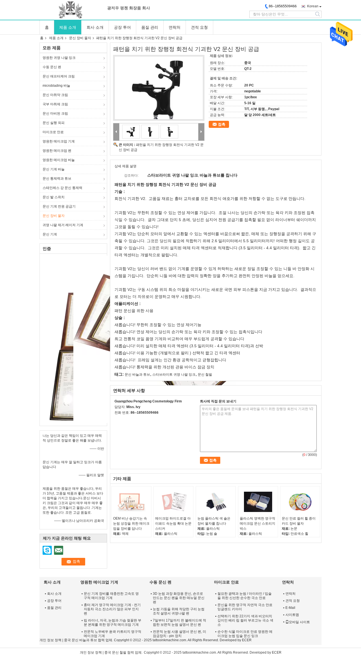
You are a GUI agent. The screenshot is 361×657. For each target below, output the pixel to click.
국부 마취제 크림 (55, 104)
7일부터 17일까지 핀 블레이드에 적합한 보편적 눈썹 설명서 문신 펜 (179, 622)
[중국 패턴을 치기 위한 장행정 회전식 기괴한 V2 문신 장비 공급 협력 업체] (159, 88)
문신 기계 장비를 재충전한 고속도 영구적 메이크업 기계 (111, 596)
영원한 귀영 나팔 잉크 (59, 58)
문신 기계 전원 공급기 (59, 206)
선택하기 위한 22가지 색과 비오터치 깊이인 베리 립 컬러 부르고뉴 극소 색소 (245, 620)
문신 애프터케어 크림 (59, 76)
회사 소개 (95, 27)
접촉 (221, 124)
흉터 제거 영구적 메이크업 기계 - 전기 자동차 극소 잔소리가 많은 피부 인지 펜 (112, 609)
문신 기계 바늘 (54, 169)
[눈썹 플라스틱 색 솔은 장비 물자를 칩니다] (215, 502)
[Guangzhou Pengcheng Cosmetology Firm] (70, 9)
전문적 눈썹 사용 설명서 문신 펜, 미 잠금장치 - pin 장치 (179, 634)
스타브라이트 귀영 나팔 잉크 (173, 375)
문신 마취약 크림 (55, 95)
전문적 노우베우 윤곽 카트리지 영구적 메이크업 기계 (112, 634)
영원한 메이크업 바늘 (59, 160)
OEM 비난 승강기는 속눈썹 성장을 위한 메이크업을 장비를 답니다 (131, 523)
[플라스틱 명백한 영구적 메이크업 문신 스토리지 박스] (258, 502)
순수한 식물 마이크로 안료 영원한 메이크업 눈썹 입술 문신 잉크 (244, 634)
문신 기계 (50, 234)
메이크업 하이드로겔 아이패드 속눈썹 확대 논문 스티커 (173, 523)
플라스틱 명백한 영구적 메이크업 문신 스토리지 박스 (257, 523)
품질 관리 (149, 27)
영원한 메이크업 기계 (59, 141)
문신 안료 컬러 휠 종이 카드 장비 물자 (299, 520)
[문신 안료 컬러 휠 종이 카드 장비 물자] (300, 502)
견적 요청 (199, 27)
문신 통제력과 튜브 (57, 179)
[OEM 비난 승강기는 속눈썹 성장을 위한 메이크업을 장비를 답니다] (131, 502)
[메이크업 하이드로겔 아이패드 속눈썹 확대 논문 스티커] (173, 502)
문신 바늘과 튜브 (137, 375)
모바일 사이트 (299, 622)
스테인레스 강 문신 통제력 (62, 188)
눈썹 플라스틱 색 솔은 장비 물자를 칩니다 (213, 520)
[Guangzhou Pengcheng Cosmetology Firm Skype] (118, 420)
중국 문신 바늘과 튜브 (80, 640)
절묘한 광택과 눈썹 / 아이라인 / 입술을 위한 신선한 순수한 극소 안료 (244, 596)
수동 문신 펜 (52, 67)
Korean (312, 6)
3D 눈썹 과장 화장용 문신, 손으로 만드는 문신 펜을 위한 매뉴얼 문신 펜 (178, 598)
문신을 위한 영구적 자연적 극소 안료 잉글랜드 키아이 (244, 607)
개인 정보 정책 (50, 640)
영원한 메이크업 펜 (57, 151)
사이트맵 (292, 615)
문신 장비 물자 (80, 38)
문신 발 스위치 (54, 197)
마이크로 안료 (53, 132)
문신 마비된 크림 (55, 113)
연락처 (174, 27)
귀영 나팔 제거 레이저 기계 (63, 225)
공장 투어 (122, 27)
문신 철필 (205, 375)
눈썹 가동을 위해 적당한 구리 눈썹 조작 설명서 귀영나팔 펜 (178, 611)
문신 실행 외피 (54, 123)
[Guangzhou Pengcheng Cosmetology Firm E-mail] (125, 420)
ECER (247, 640)
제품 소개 (67, 27)
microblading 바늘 (56, 86)
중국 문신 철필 (115, 652)
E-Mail (290, 608)
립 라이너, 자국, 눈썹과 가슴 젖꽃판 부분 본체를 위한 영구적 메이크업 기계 (112, 622)
